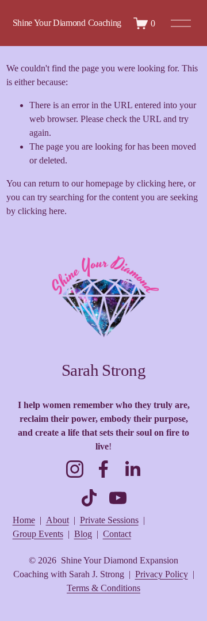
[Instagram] (75, 469)
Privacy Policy (161, 574)
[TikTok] (89, 498)
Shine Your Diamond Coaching (67, 23)
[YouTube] (118, 498)
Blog (83, 534)
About (57, 520)
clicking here (160, 183)
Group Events (38, 534)
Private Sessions (109, 520)
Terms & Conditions (103, 588)
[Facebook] (103, 469)
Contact (117, 534)
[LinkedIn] (132, 469)
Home (24, 520)
